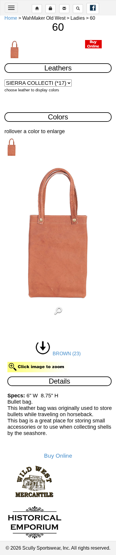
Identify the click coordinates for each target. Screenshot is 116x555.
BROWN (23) (65, 353)
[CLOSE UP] (58, 233)
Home (10, 18)
